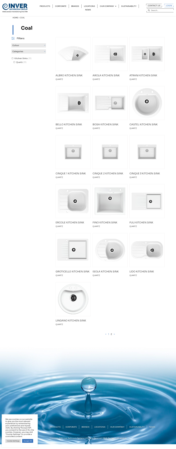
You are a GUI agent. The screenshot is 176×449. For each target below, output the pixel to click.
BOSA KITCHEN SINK (105, 124)
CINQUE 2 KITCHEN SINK (108, 173)
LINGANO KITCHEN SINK (71, 320)
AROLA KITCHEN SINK (106, 75)
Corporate (60, 6)
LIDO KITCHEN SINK (141, 271)
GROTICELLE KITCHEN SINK (73, 271)
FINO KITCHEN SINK (105, 222)
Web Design (108, 438)
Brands (75, 6)
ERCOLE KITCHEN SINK (70, 222)
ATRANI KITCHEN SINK (143, 75)
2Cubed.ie (122, 438)
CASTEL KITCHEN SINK (143, 124)
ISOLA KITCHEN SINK (106, 271)
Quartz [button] (21, 62)
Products (45, 6)
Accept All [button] (28, 441)
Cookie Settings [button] (13, 441)
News (88, 10)
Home (15, 18)
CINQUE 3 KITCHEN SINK (144, 173)
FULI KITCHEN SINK (141, 222)
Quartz (59, 79)
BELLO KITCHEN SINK (69, 124)
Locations (89, 6)
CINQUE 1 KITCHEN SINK (71, 173)
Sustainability (128, 6)
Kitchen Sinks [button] (22, 58)
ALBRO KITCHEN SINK (69, 75)
